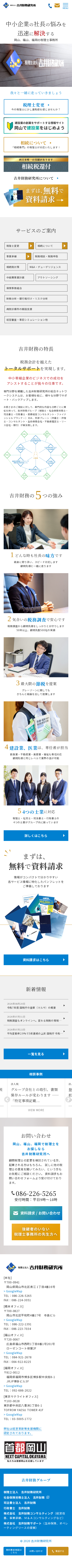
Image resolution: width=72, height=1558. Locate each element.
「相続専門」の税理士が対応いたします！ (35, 144)
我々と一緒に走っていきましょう (36, 92)
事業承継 (11, 256)
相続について (45, 246)
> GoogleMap (13, 1291)
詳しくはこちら (36, 835)
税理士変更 (12, 246)
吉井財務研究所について (34, 178)
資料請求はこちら (36, 959)
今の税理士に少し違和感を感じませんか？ (35, 106)
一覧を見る (36, 1054)
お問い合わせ (36, 1550)
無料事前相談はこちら (14, 1551)
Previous (5, 1098)
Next (66, 1098)
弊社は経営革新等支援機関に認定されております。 (23, 1430)
